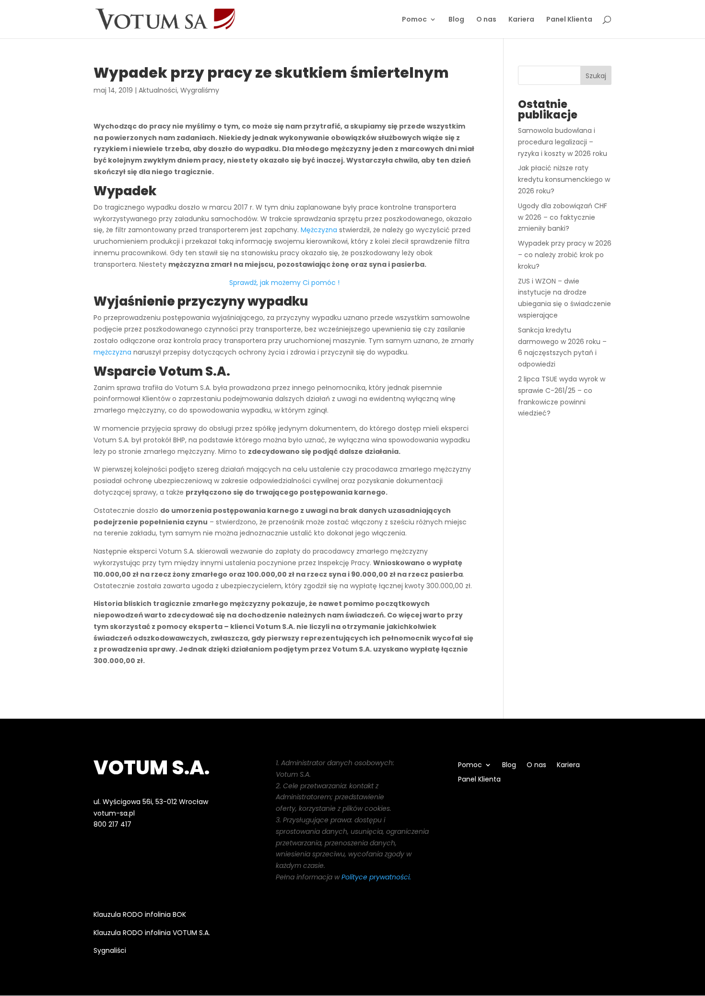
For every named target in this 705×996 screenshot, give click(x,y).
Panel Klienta (569, 20)
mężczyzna (112, 352)
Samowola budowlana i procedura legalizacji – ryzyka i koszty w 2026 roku (562, 142)
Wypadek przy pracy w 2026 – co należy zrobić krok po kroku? (564, 254)
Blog (456, 20)
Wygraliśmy (199, 90)
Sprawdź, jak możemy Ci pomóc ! (284, 282)
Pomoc (414, 20)
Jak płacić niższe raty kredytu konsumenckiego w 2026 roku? (564, 179)
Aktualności (158, 90)
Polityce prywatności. (376, 877)
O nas (486, 20)
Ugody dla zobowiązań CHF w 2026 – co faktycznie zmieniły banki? (562, 217)
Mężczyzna (319, 230)
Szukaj (596, 76)
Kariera (521, 20)
